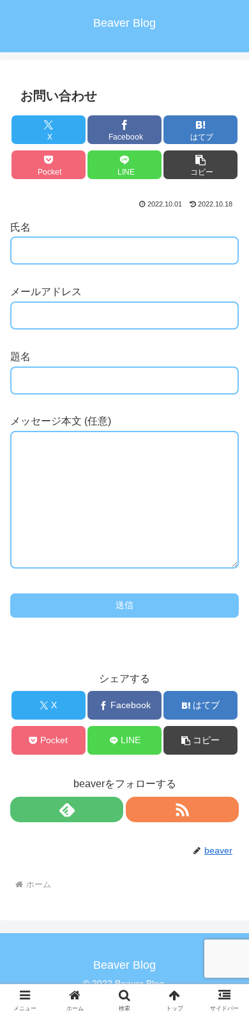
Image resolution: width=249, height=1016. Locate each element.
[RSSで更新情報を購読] (182, 809)
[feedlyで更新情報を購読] (66, 809)
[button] (200, 164)
